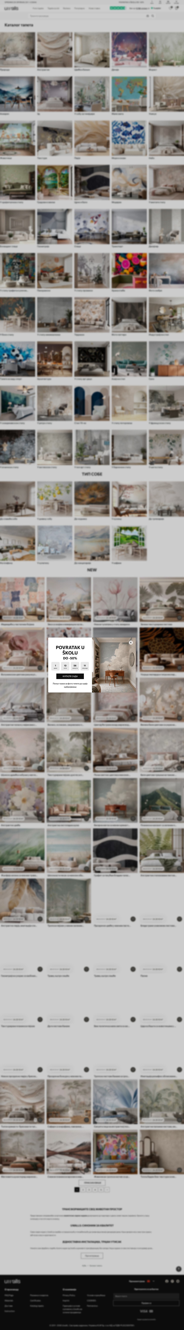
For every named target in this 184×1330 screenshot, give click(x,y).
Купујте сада (70, 676)
